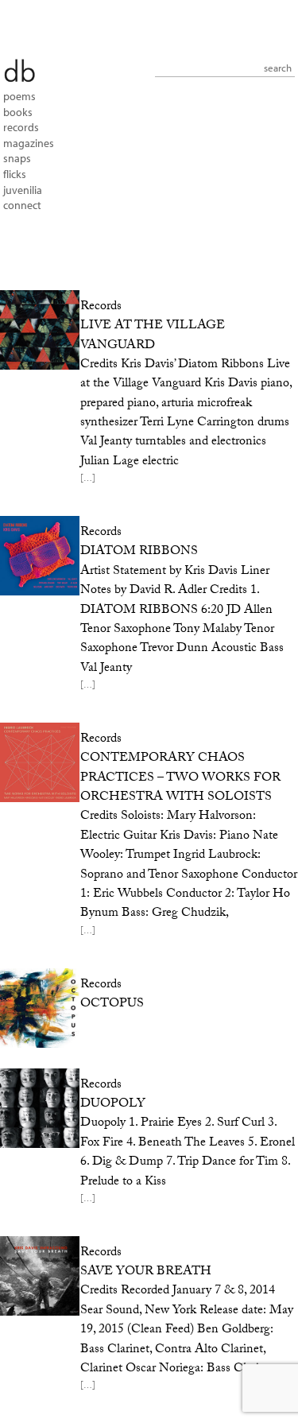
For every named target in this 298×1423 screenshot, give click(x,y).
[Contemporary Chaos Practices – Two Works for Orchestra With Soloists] (37, 762)
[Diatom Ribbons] (37, 555)
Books (18, 112)
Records (21, 127)
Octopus (112, 1004)
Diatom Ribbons (139, 552)
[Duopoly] (37, 1108)
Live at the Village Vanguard (152, 336)
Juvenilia (22, 190)
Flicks (14, 174)
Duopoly (112, 1104)
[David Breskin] (19, 69)
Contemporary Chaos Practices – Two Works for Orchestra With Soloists (180, 778)
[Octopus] (37, 1008)
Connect (22, 205)
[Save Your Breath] (37, 1276)
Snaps (17, 158)
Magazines (28, 143)
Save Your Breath (145, 1272)
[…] (87, 480)
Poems (19, 96)
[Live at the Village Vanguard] (37, 330)
